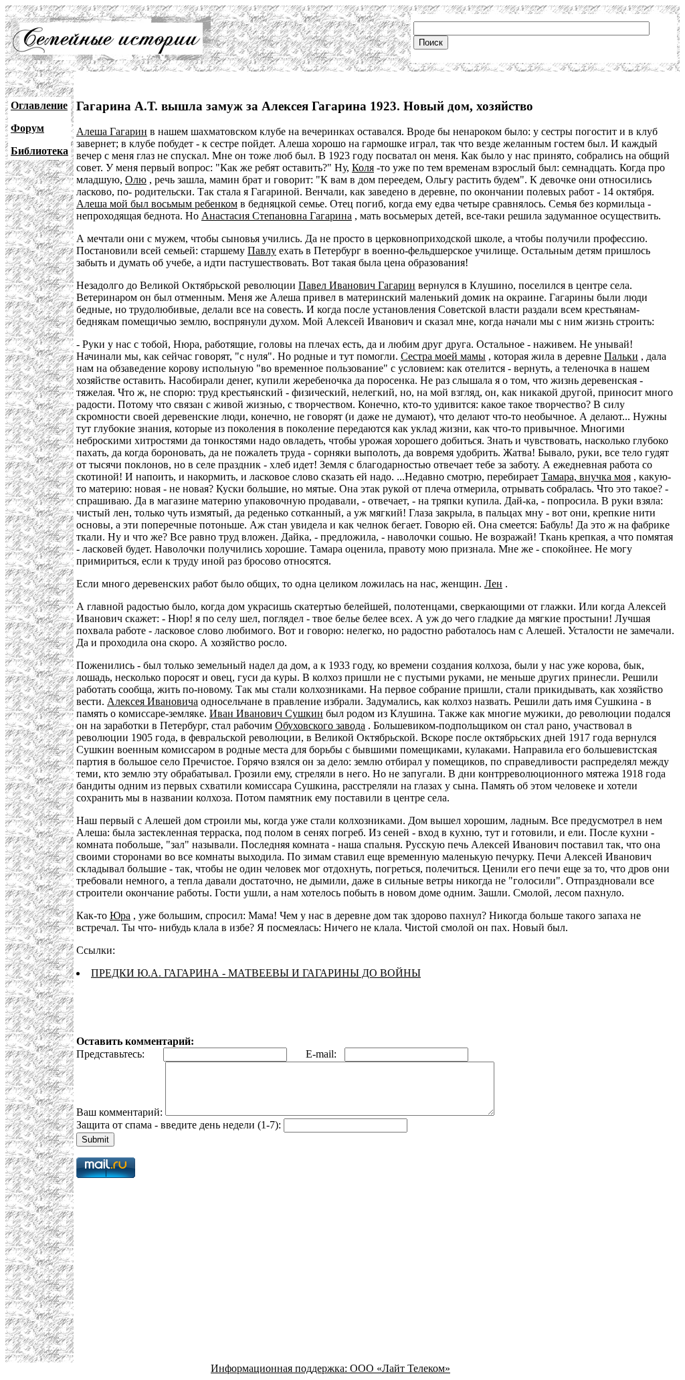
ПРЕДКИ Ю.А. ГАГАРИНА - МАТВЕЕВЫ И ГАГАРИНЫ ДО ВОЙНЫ (256, 973)
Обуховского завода (320, 725)
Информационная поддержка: (280, 1368)
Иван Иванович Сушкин (266, 713)
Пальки (621, 356)
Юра (120, 915)
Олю (135, 179)
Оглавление (39, 105)
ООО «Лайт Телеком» (400, 1368)
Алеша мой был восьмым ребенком (156, 203)
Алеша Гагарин (111, 131)
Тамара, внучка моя (586, 476)
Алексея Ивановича (152, 701)
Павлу (262, 250)
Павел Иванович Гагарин (356, 285)
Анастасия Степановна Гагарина (276, 215)
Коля (363, 167)
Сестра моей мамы (443, 356)
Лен (493, 583)
